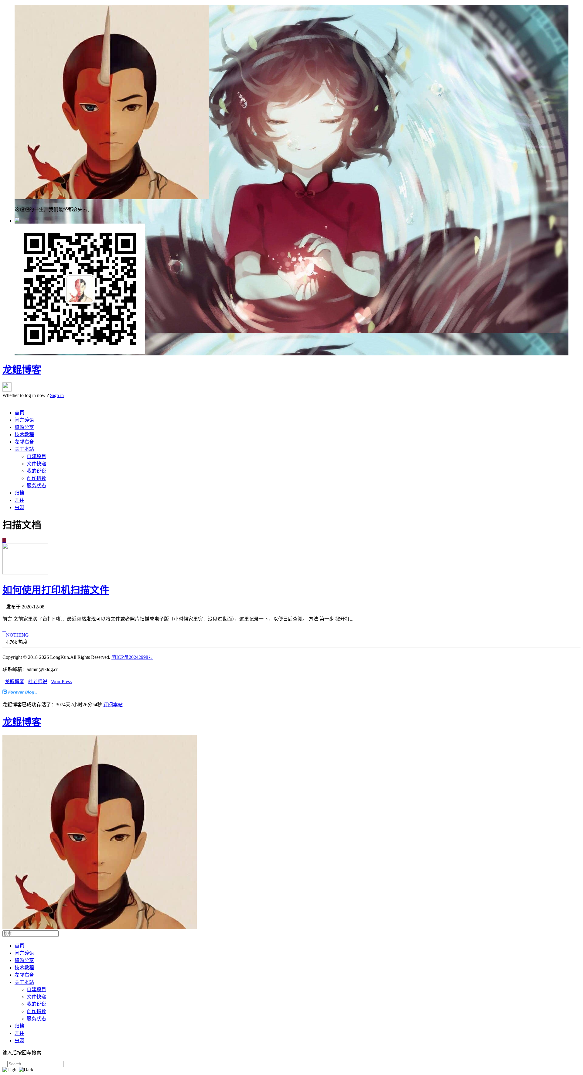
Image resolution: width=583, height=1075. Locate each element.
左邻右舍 (24, 441)
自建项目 (36, 456)
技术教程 (24, 434)
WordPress (61, 681)
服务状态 (36, 485)
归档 (19, 492)
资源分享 (24, 427)
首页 (19, 412)
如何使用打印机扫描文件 (55, 589)
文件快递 (36, 463)
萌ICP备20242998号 (132, 657)
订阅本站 (113, 704)
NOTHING (17, 635)
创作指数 (36, 478)
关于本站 (24, 449)
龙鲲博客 (21, 369)
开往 (19, 500)
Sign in (57, 395)
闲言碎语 (24, 420)
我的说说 (36, 471)
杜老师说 (37, 681)
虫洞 (19, 507)
